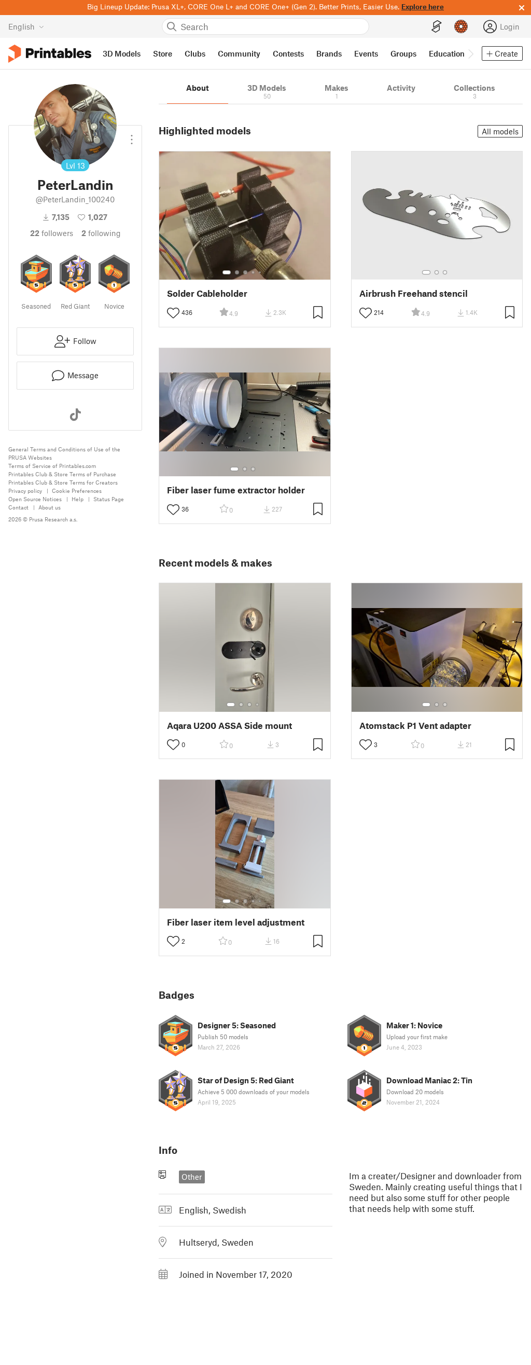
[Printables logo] (49, 54)
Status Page (108, 498)
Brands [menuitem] (329, 53)
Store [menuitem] (162, 53)
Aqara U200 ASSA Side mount (229, 725)
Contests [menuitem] (288, 53)
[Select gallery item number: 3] (245, 272)
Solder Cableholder (207, 293)
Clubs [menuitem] (195, 53)
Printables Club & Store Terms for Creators (63, 482)
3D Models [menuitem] (122, 53)
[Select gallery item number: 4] (253, 272)
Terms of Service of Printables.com (52, 465)
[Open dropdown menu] (131, 135)
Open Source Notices (35, 498)
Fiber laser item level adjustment (235, 922)
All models (500, 131)
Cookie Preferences (77, 490)
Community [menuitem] (239, 53)
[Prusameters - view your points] (461, 26)
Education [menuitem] (447, 53)
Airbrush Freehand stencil (413, 293)
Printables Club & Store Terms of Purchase (62, 474)
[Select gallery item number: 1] (226, 272)
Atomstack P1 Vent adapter (415, 725)
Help (77, 498)
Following (101, 233)
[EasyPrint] (436, 27)
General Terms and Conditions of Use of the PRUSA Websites (64, 453)
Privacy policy (25, 490)
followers (51, 233)
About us (49, 507)
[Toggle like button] (173, 313)
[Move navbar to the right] (470, 53)
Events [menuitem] (366, 53)
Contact (18, 507)
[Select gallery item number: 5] (261, 272)
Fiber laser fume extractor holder (236, 490)
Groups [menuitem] (403, 53)
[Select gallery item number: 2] (237, 272)
